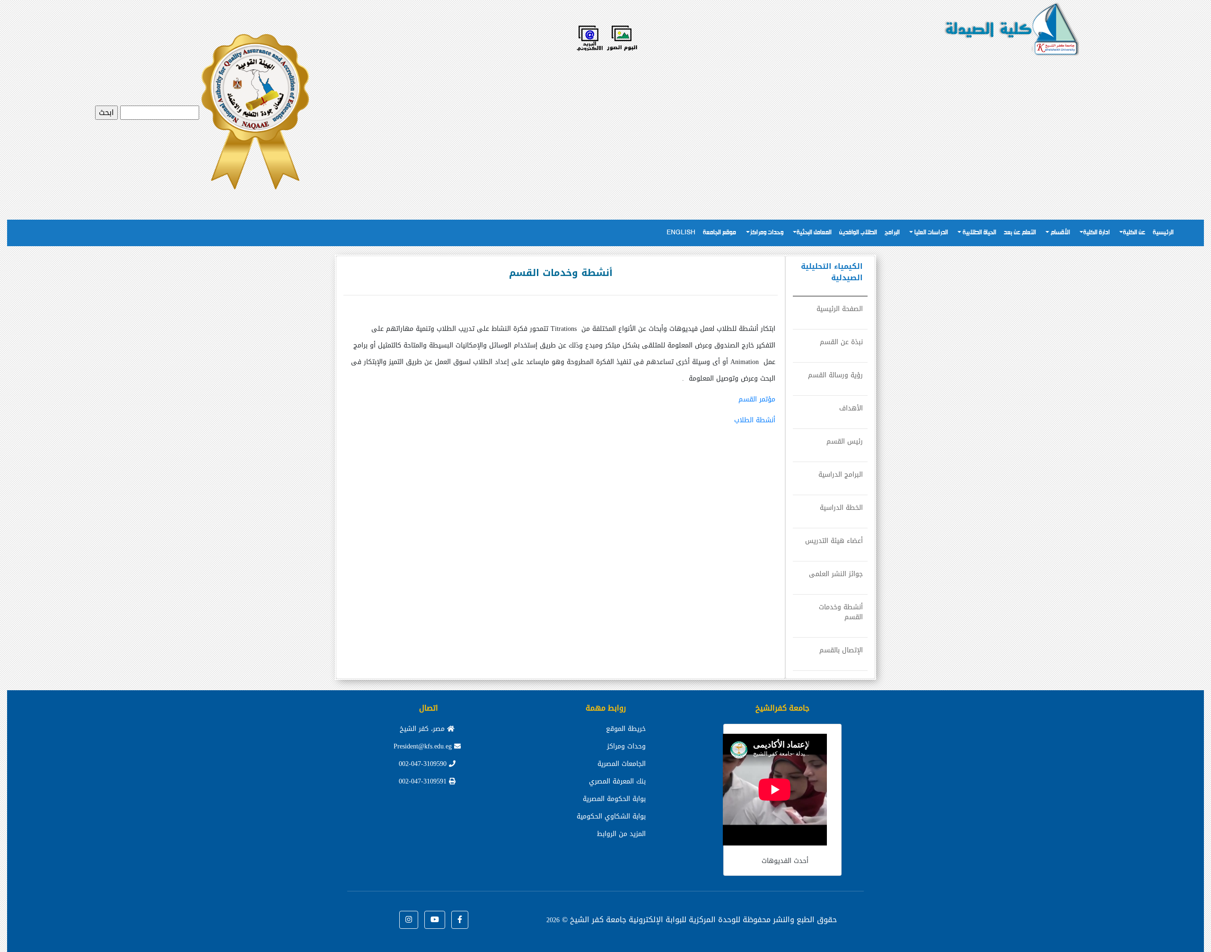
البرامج (892, 233)
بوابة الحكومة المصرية (614, 798)
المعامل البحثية (814, 233)
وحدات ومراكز (766, 233)
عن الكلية (1134, 233)
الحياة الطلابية (978, 233)
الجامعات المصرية (621, 763)
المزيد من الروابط (621, 833)
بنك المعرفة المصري (617, 781)
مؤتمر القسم (756, 399)
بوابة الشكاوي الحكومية (611, 816)
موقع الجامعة (719, 233)
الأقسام (1059, 233)
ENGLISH (681, 233)
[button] (459, 920)
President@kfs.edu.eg (424, 746)
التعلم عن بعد (1020, 233)
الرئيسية (1163, 233)
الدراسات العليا (930, 233)
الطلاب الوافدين (858, 233)
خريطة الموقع (626, 728)
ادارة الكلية (1096, 233)
